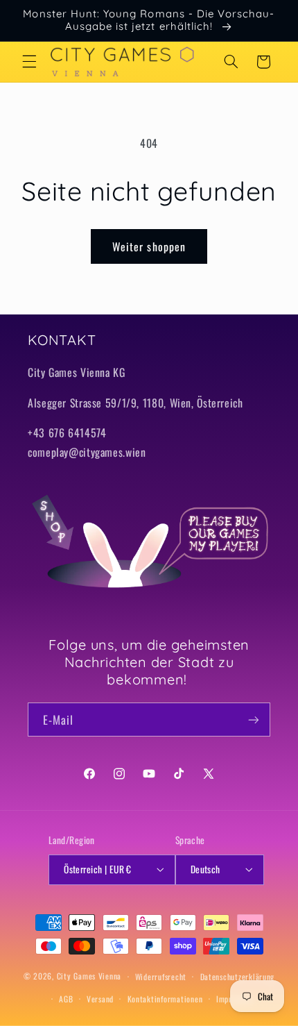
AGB (66, 998)
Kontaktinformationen (165, 998)
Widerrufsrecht (160, 976)
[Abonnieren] (254, 720)
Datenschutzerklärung (237, 976)
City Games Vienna (89, 976)
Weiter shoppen (149, 246)
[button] (29, 62)
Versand (100, 998)
